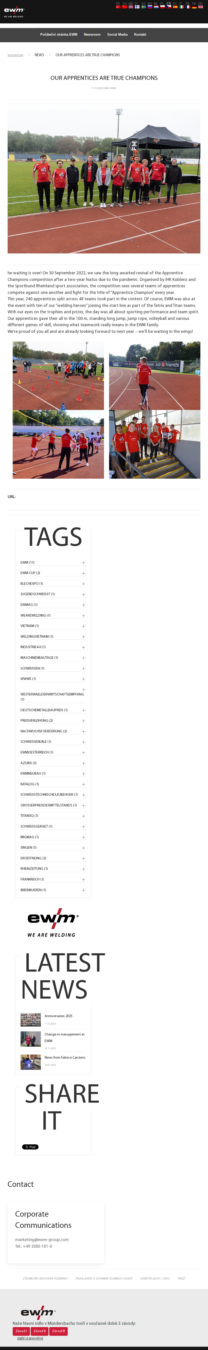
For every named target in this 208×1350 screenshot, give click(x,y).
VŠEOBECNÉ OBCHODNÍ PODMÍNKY (45, 1278)
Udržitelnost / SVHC (155, 1278)
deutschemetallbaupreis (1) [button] (44, 710)
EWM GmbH (109, 88)
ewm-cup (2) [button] (30, 573)
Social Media (117, 34)
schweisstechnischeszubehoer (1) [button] (49, 795)
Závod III (58, 1331)
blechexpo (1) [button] (32, 584)
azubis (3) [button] (29, 763)
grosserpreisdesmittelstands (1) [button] (49, 805)
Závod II (39, 1331)
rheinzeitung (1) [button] (34, 869)
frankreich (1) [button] (32, 880)
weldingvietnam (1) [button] (37, 637)
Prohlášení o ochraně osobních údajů (104, 1278)
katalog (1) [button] (30, 784)
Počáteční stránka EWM (58, 34)
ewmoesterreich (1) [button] (37, 753)
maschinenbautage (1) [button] (39, 658)
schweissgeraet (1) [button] (37, 827)
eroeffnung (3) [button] (33, 858)
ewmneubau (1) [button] (33, 774)
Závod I (21, 1331)
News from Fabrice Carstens (65, 1058)
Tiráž (181, 1278)
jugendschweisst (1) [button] (38, 594)
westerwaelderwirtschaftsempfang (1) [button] (52, 697)
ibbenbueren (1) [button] (33, 890)
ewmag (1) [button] (29, 605)
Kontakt (140, 34)
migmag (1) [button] (30, 837)
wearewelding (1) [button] (35, 616)
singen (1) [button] (29, 848)
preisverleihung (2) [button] (37, 721)
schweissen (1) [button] (32, 669)
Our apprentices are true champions (104, 78)
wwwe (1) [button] (28, 679)
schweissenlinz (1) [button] (36, 742)
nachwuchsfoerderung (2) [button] (44, 731)
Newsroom (92, 34)
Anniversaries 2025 (59, 1016)
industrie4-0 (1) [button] (33, 647)
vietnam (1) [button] (30, 626)
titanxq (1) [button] (29, 816)
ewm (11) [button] (27, 563)
